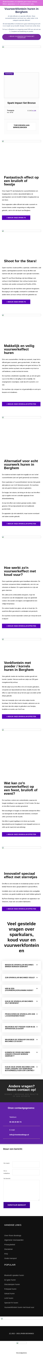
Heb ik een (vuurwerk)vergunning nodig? (19, 989)
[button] (21, 965)
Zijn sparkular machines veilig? (20, 977)
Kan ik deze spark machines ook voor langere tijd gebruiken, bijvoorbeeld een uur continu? (20, 1068)
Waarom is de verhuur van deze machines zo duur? (19, 1040)
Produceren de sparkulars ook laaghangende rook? (20, 1015)
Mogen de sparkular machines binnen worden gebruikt (19, 965)
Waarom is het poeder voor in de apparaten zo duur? (20, 1027)
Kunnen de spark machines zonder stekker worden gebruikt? (17, 1054)
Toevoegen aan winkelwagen (21, 126)
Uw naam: (7, 1163)
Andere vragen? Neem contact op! (21, 1088)
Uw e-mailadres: (7, 1172)
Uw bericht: (7, 1178)
